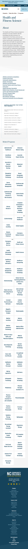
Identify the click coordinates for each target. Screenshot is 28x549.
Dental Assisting (8, 226)
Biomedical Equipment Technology (8, 175)
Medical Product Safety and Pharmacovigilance (8, 336)
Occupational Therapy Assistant (20, 355)
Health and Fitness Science (20, 243)
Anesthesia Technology (8, 156)
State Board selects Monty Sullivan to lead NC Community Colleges (12, 2)
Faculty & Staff (14, 500)
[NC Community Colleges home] (7, 9)
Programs (20, 13)
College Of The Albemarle (10, 124)
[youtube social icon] (14, 484)
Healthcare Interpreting (20, 261)
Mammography (20, 311)
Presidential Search (14, 533)
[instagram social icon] (19, 484)
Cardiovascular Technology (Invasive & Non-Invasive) (8, 194)
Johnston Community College (11, 129)
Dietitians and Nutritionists (9, 83)
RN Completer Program (19, 435)
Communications (14, 529)
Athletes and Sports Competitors (11, 77)
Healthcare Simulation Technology (20, 270)
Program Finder (14, 496)
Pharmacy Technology (20, 379)
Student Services (14, 494)
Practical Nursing (19, 408)
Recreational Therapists (9, 96)
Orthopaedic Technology (8, 379)
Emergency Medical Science (20, 234)
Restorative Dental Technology (8, 435)
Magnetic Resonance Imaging (8, 311)
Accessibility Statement (14, 542)
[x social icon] (11, 484)
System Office (14, 522)
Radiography (20, 417)
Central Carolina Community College (12, 120)
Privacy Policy (14, 544)
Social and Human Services (8, 445)
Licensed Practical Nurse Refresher (8, 302)
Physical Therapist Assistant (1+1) (20, 387)
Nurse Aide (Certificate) (8, 355)
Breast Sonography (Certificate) (20, 175)
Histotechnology (8, 281)
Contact (14, 540)
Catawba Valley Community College (12, 117)
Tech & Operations (14, 504)
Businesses (19, 5)
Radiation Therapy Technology (8, 417)
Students (2, 5)
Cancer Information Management (8, 184)
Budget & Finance (14, 502)
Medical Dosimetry (19, 319)
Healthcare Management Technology (8, 270)
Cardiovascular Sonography (20, 184)
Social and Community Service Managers (13, 98)
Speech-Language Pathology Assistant (19, 445)
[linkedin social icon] (16, 484)
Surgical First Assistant (8, 454)
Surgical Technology (20, 454)
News (14, 539)
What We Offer (13, 13)
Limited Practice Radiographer (19, 302)
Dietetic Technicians (8, 81)
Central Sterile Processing (20, 194)
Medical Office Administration (20, 327)
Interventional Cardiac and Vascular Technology (19, 291)
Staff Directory (14, 532)
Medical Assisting (8, 319)
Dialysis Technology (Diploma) (8, 234)
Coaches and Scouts (8, 78)
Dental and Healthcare (20, 218)
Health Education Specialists (10, 88)
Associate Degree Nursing (20, 156)
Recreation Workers (8, 95)
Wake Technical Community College (12, 133)
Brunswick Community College (11, 113)
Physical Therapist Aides (9, 93)
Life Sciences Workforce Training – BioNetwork (14, 515)
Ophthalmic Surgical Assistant (20, 364)
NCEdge (14, 516)
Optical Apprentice (8, 372)
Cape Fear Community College (11, 115)
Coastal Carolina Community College (12, 122)
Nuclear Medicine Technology (20, 345)
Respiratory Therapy (20, 426)
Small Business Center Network (14, 514)
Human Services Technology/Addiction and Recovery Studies (19, 280)
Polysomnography (19, 398)
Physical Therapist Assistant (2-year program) (8, 397)
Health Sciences (20, 252)
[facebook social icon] (8, 484)
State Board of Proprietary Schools (14, 524)
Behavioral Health (19, 165)
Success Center (14, 507)
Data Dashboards (14, 537)
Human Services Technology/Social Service (8, 292)
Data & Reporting (14, 527)
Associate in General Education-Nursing (8, 165)
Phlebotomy (8, 388)
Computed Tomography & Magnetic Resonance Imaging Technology (19, 207)
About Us (25, 5)
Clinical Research (8, 207)
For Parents (14, 495)
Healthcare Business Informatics (8, 261)
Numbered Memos (14, 531)
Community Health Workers (9, 80)
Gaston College (7, 127)
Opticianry (19, 372)
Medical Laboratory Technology (8, 327)
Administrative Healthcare (8, 149)
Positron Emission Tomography (8, 408)
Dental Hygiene (20, 226)
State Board (14, 523)
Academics (14, 506)
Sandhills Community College (10, 131)
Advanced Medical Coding (20, 149)
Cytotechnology (8, 218)
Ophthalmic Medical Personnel (8, 364)
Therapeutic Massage (8, 462)
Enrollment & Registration (14, 491)
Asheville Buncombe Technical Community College (13, 110)
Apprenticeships (14, 512)
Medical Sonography (20, 336)
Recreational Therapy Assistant (8, 426)
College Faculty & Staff (10, 5)
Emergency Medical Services (8, 243)
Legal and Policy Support (14, 528)
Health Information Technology (8, 252)
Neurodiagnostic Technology (8, 346)
